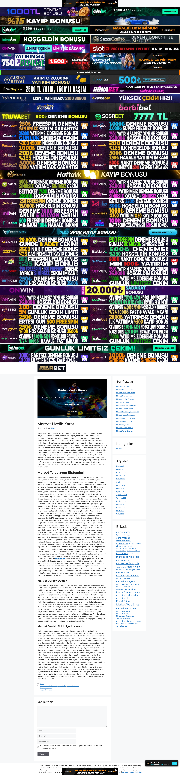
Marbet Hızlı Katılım (123, 402)
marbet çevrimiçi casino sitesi (123, 618)
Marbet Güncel (123, 572)
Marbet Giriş (120, 570)
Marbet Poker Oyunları (124, 431)
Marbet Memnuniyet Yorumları (127, 412)
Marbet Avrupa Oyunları (125, 389)
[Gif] (90, 174)
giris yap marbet (135, 543)
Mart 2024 (120, 511)
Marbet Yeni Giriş (122, 613)
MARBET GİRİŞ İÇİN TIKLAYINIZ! (90, 72)
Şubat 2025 (120, 479)
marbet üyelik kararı (73, 686)
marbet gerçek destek (59, 686)
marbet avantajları (133, 551)
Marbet (42, 684)
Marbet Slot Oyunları (46, 690)
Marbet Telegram (124, 592)
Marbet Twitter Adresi (124, 428)
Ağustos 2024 (121, 495)
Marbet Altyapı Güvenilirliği (126, 418)
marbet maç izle (135, 584)
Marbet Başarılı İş (122, 425)
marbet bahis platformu (135, 553)
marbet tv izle (122, 598)
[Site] (45, 126)
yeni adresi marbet (123, 626)
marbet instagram (125, 581)
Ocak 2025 (120, 482)
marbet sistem (119, 589)
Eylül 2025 (120, 469)
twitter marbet (132, 624)
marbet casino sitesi (121, 567)
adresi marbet (123, 532)
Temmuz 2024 (121, 498)
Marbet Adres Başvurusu (125, 415)
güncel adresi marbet (124, 546)
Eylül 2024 (120, 492)
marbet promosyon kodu (125, 586)
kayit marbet (132, 548)
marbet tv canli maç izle (127, 595)
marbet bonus (122, 560)
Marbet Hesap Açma (124, 421)
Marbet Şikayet (135, 621)
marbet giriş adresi (133, 570)
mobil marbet (121, 624)
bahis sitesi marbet (123, 535)
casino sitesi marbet (123, 541)
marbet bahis (122, 553)
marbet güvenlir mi (123, 578)
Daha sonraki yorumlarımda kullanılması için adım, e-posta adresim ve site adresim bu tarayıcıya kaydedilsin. (72, 747)
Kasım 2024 (120, 485)
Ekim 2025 (120, 466)
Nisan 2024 (120, 507)
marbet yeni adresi (123, 611)
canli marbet (123, 538)
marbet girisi (133, 566)
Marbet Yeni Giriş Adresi (125, 616)
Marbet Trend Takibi (124, 386)
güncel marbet (121, 548)
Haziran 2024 (121, 501)
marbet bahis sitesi (46, 686)
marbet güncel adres (127, 575)
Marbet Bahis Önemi (46, 688)
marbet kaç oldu (122, 584)
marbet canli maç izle (127, 563)
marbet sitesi (130, 589)
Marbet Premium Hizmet (125, 393)
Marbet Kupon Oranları (124, 409)
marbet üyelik (122, 621)
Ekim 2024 (120, 488)
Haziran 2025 (121, 472)
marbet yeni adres (126, 608)
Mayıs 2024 (120, 504)
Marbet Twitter (123, 601)
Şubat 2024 (120, 514)
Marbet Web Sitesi (128, 604)
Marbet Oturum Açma (124, 396)
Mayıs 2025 (120, 476)
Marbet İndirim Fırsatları (125, 399)
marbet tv (136, 592)
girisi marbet (122, 543)
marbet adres (121, 551)
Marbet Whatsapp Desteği (126, 405)
